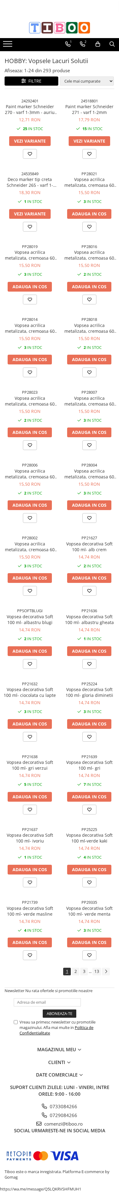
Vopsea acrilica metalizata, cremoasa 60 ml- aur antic (30, 546)
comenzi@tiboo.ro (63, 1124)
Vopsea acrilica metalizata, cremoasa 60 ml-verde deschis (30, 255)
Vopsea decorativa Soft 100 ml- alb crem (89, 546)
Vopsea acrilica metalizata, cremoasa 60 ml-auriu (89, 474)
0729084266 (63, 1115)
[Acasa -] (59, 28)
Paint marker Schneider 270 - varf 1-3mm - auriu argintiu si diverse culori (30, 109)
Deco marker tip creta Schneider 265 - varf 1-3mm (30, 182)
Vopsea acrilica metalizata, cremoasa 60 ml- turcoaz (89, 255)
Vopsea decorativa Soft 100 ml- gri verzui (30, 765)
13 (96, 971)
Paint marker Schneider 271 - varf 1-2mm (89, 109)
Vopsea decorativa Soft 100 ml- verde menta (89, 911)
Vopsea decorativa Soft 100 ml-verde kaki (89, 838)
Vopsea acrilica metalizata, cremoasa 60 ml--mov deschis (89, 328)
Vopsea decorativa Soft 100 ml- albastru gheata (89, 619)
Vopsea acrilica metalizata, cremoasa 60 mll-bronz (89, 401)
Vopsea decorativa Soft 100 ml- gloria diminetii (89, 692)
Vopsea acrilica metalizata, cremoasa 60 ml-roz (30, 328)
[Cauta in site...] (112, 44)
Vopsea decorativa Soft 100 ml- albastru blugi (30, 619)
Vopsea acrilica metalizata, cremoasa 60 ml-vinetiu (89, 182)
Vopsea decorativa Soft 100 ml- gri (89, 765)
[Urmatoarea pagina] (106, 971)
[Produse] (8, 45)
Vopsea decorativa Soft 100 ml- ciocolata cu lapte (30, 692)
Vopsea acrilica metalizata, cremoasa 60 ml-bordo (30, 474)
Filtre (33, 81)
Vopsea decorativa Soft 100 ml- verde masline (30, 911)
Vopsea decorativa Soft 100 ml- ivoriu (30, 838)
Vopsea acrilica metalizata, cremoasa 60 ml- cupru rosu (30, 401)
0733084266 (63, 1106)
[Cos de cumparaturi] (97, 44)
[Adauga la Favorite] (30, 154)
